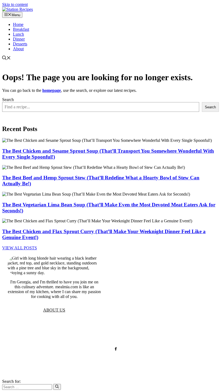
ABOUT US (54, 310)
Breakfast (21, 29)
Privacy (75, 331)
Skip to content (15, 4)
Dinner (19, 39)
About (18, 48)
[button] (6, 58)
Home (18, 24)
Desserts (20, 44)
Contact (115, 331)
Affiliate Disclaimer (148, 331)
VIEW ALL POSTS (19, 248)
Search (8, 99)
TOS (57, 331)
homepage (51, 90)
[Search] (57, 387)
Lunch (18, 34)
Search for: (11, 381)
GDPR (95, 331)
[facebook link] (116, 349)
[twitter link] (105, 349)
